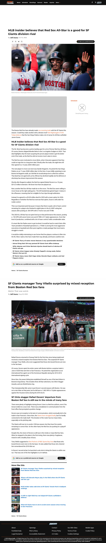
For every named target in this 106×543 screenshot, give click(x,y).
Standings (32, 2)
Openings (32, 528)
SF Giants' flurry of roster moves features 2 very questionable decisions (38, 240)
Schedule (25, 2)
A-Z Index (55, 534)
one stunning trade (44, 130)
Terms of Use (72, 531)
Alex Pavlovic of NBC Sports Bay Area (41, 442)
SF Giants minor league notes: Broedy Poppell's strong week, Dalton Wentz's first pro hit (37, 252)
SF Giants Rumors (22, 270)
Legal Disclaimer (17, 534)
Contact (54, 528)
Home (13, 270)
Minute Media (11, 538)
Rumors (39, 2)
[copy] (22, 41)
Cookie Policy (90, 531)
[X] (95, 2)
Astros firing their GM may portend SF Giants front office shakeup (36, 243)
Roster (46, 2)
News (18, 2)
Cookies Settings (73, 534)
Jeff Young (14, 37)
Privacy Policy (56, 531)
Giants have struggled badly (46, 415)
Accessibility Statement (37, 534)
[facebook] (92, 2)
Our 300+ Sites (72, 528)
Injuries (52, 2)
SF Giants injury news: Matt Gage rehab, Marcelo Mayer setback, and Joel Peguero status (38, 257)
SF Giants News (21, 516)
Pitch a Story (33, 531)
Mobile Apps (90, 528)
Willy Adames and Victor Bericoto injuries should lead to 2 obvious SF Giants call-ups (37, 247)
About (14, 528)
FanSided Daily (16, 531)
